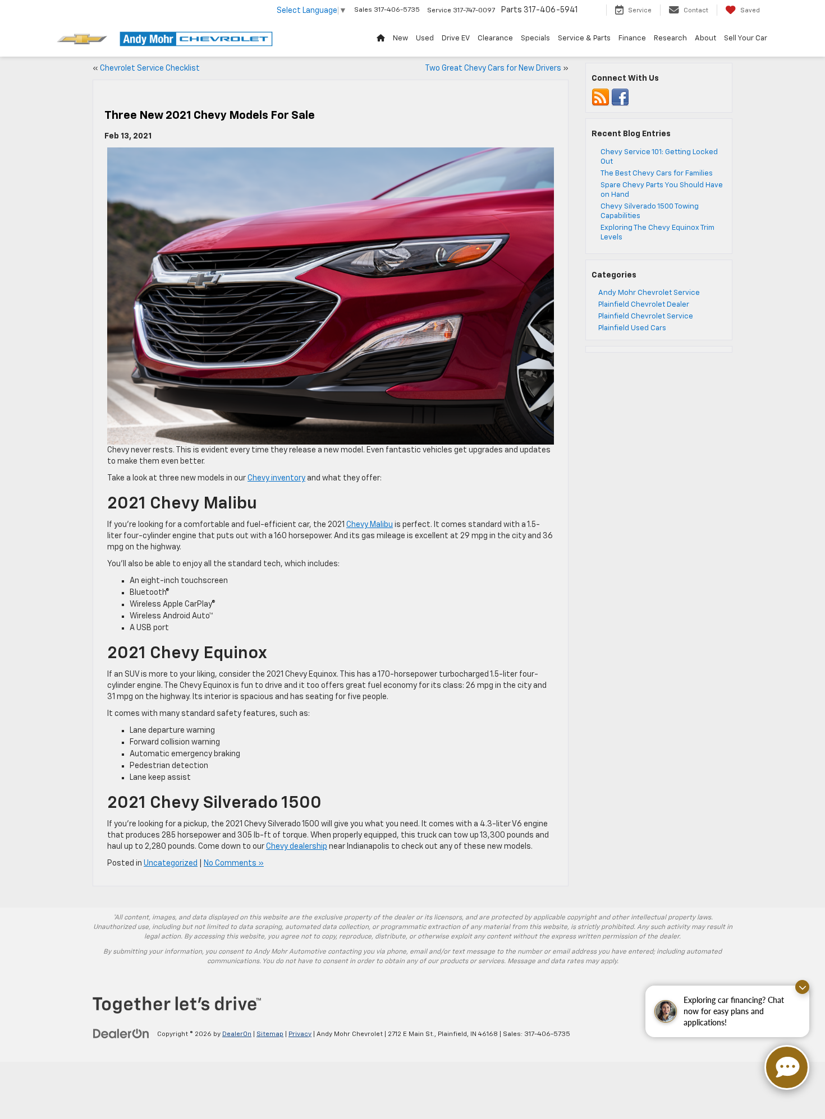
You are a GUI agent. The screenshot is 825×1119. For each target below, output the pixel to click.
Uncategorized (171, 863)
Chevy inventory (276, 478)
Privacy (299, 1034)
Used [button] (425, 38)
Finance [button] (632, 38)
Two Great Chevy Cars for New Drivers (493, 68)
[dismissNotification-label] (802, 987)
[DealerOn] (121, 1034)
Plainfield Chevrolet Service (645, 316)
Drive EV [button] (456, 38)
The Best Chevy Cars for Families (657, 173)
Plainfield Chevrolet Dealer (643, 304)
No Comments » (234, 863)
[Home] (381, 39)
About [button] (705, 38)
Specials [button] (535, 38)
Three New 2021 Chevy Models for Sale (209, 115)
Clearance (495, 38)
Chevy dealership (296, 846)
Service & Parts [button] (584, 38)
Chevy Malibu (369, 525)
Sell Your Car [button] (745, 38)
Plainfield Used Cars (632, 328)
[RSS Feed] (600, 97)
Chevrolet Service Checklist (150, 68)
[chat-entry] (786, 1067)
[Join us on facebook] (620, 97)
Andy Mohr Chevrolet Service (649, 293)
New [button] (400, 38)
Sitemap (269, 1034)
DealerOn (236, 1034)
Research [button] (670, 38)
